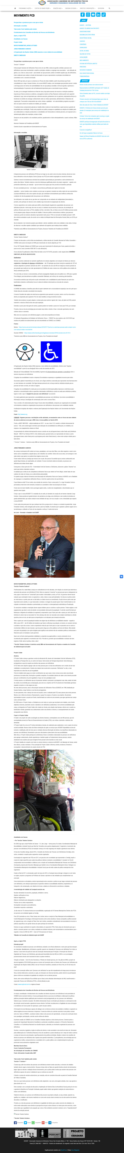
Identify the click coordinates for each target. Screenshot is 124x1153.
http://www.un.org (22, 414)
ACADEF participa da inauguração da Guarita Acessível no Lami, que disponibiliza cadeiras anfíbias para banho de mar (95, 124)
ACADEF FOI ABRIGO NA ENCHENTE (89, 28)
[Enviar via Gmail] (45, 1122)
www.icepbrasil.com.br (24, 984)
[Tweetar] (27, 1122)
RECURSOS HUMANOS (86, 70)
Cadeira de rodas (71, 8)
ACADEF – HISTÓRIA (85, 25)
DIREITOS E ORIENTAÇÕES (87, 8)
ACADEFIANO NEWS (85, 31)
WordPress (64, 1150)
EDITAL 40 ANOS (84, 51)
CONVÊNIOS (83, 44)
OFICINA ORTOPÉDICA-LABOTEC (88, 63)
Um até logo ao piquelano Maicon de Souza (91, 133)
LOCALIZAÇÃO (83, 57)
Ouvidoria (101, 8)
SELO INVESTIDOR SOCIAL (87, 73)
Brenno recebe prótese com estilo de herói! (91, 84)
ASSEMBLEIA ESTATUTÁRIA (87, 35)
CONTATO (82, 41)
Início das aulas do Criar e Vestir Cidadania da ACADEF (94, 105)
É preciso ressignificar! (86, 130)
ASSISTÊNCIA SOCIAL (86, 38)
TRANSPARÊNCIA (84, 76)
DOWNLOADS (83, 47)
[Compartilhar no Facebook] (18, 1122)
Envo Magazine (75, 1150)
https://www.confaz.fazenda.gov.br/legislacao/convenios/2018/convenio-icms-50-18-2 (47, 333)
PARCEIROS (83, 67)
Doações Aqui (57, 8)
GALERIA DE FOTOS (85, 54)
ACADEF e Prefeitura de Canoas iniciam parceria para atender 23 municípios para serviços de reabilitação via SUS (94, 110)
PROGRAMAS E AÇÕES (25, 8)
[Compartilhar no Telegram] (53, 1122)
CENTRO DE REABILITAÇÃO (42, 8)
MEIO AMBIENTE (84, 60)
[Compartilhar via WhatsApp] (36, 1122)
